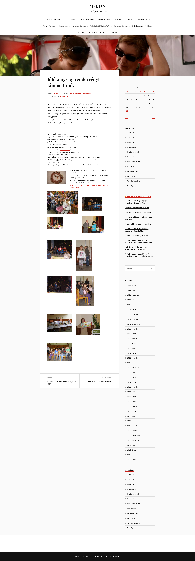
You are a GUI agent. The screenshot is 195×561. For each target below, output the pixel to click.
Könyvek (81, 32)
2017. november (133, 319)
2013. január (131, 348)
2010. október (132, 430)
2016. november (133, 329)
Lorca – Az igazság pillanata (136, 235)
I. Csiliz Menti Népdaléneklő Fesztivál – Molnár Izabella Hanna (139, 255)
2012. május (131, 377)
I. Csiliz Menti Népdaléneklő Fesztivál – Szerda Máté (136, 230)
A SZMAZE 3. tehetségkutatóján (98, 381)
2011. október (132, 392)
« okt (126, 118)
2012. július (131, 372)
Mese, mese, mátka (87, 19)
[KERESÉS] (152, 268)
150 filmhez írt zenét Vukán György (139, 212)
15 (127, 103)
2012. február (132, 382)
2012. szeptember (133, 363)
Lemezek (114, 32)
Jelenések (64, 96)
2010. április (131, 460)
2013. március (132, 338)
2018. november (133, 314)
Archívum (117, 19)
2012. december (133, 353)
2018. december (133, 309)
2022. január (131, 290)
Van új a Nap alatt (49, 26)
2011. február (132, 411)
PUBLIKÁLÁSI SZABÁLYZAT (54, 19)
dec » (153, 118)
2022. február (132, 285)
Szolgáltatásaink (137, 26)
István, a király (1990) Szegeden (138, 224)
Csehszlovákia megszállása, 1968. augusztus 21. (138, 218)
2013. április (131, 334)
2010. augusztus (133, 440)
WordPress (87, 556)
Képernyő (130, 142)
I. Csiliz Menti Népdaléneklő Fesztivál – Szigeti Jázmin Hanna (138, 241)
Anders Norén (114, 556)
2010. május (131, 455)
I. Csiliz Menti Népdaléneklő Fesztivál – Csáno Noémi (136, 202)
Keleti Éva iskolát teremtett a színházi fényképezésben (137, 248)
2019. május (131, 300)
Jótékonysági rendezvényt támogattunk (73, 82)
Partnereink (131, 166)
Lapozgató (72, 19)
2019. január (131, 305)
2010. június (131, 450)
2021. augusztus (133, 295)
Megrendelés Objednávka (97, 32)
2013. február (132, 343)
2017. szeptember (133, 324)
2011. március (132, 406)
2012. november (133, 358)
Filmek (149, 26)
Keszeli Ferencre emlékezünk (137, 208)
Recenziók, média (144, 19)
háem (56, 93)
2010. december (133, 421)
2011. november (133, 387)
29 (127, 111)
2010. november (133, 426)
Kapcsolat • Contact (79, 26)
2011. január (131, 416)
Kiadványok (63, 26)
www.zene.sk (65, 149)
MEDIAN (97, 6)
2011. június (131, 397)
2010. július (131, 445)
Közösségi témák (104, 19)
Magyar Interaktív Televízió (139, 196)
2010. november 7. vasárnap (79, 93)
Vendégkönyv (132, 186)
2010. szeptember (133, 435)
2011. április (131, 401)
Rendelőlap (129, 19)
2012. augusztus (133, 367)
